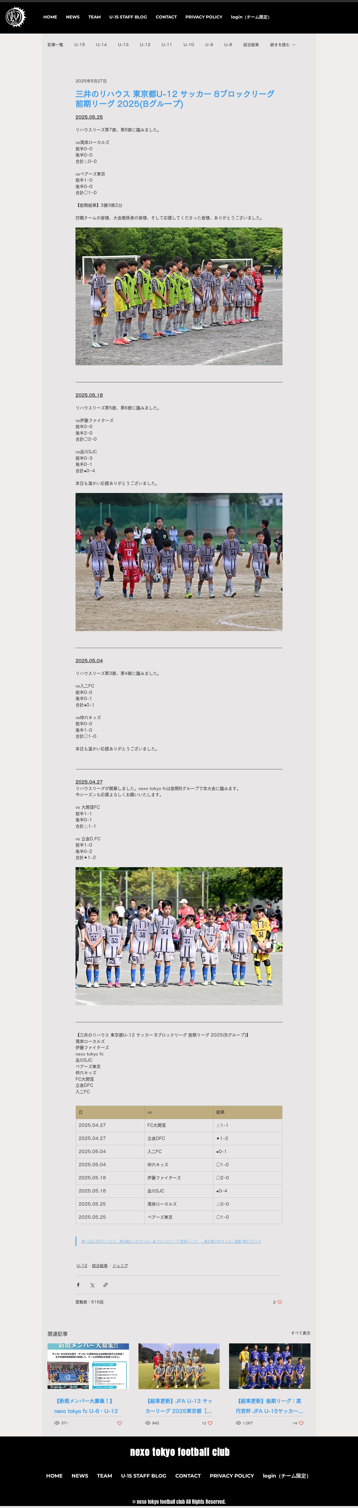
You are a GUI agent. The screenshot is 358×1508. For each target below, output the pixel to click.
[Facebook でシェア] (78, 1285)
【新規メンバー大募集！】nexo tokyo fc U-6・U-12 (86, 1406)
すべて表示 (300, 1333)
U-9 (209, 45)
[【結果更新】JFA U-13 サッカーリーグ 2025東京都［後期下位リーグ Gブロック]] (179, 1366)
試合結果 (251, 45)
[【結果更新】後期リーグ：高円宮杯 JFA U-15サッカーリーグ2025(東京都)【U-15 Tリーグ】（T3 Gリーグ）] (269, 1366)
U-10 (188, 45)
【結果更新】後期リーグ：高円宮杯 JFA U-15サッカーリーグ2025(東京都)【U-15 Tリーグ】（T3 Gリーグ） (269, 1407)
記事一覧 (55, 45)
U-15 (79, 45)
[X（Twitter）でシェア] (92, 1285)
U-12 (145, 45)
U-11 (167, 45)
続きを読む (280, 45)
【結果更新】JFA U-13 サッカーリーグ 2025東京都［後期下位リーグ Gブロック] (179, 1407)
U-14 (101, 45)
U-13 (123, 45)
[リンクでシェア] (105, 1285)
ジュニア (120, 1266)
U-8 (228, 45)
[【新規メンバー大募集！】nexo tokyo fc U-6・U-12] (88, 1366)
